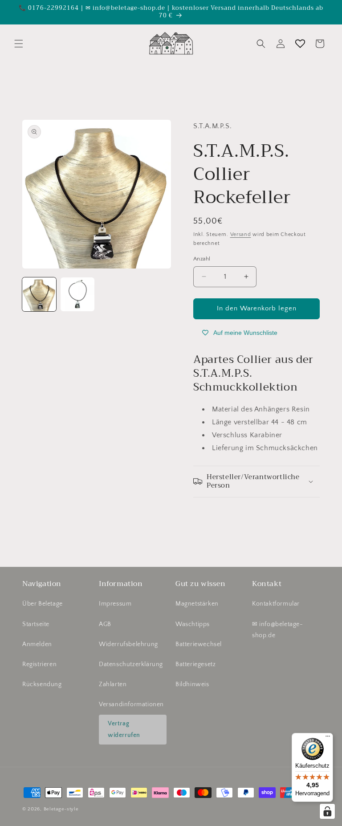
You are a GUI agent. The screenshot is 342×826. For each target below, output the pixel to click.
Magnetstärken (197, 603)
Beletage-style (61, 809)
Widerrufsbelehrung (128, 644)
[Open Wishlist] (300, 43)
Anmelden (37, 644)
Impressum (115, 603)
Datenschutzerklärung (131, 664)
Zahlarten (112, 684)
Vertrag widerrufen (124, 729)
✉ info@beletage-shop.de (277, 630)
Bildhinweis (192, 684)
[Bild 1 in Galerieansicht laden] (39, 294)
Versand (240, 234)
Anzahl (201, 259)
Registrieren (39, 664)
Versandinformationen (131, 704)
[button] (18, 43)
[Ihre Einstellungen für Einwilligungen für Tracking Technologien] (327, 811)
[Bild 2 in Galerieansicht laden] (77, 294)
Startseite (35, 624)
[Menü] (327, 738)
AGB (105, 624)
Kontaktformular (276, 603)
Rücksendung (42, 684)
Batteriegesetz (195, 664)
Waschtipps (192, 624)
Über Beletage (42, 603)
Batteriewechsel (198, 644)
